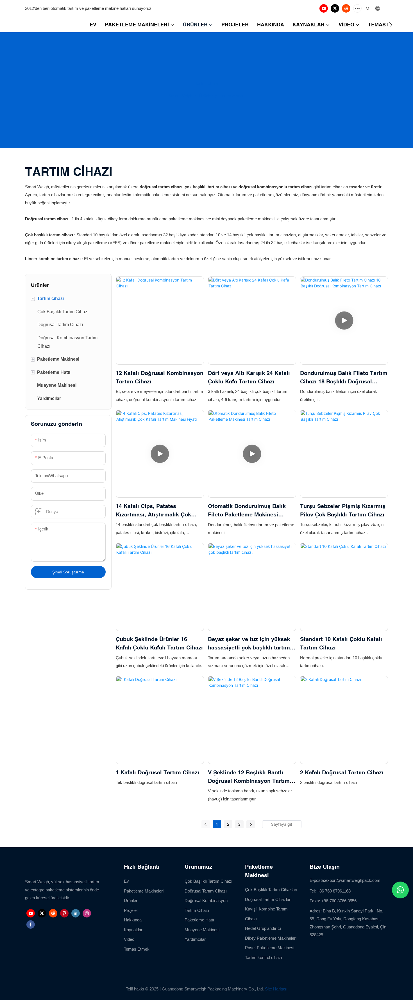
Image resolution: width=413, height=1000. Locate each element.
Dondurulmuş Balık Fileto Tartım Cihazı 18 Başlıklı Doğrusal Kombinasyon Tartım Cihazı (343, 378)
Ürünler (206, 95)
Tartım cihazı (231, 95)
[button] (390, 24)
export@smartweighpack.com (352, 880)
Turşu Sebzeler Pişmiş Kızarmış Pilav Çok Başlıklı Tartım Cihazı (342, 510)
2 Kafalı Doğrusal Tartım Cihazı (342, 772)
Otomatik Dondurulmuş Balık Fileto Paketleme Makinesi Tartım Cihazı (247, 511)
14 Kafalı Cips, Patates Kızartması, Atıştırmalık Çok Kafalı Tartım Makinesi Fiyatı (154, 511)
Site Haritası (276, 989)
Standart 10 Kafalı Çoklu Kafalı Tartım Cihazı (341, 643)
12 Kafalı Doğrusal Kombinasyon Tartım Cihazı (159, 377)
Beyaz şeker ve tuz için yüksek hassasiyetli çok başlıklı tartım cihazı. (249, 644)
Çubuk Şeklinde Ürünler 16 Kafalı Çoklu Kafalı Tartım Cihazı (159, 643)
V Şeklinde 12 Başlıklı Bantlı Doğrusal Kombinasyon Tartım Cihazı (249, 777)
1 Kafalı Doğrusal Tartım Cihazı (157, 772)
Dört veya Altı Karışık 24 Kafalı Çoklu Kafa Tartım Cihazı (249, 377)
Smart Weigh (180, 95)
